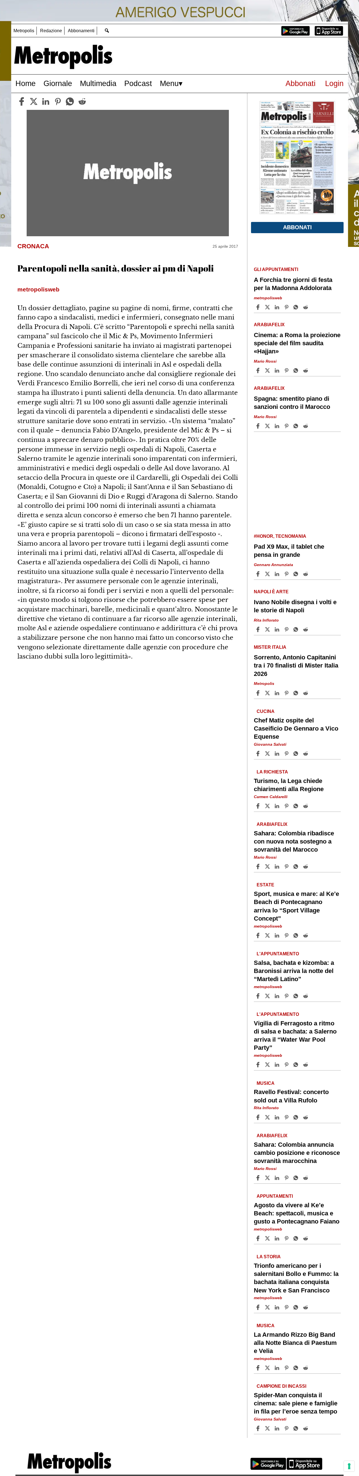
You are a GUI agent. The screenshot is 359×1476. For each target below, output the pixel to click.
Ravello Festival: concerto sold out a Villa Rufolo (291, 1096)
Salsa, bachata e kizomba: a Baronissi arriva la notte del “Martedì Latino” (294, 970)
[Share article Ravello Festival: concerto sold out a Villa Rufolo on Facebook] (258, 1117)
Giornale (57, 83)
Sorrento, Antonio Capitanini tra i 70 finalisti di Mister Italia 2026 (296, 665)
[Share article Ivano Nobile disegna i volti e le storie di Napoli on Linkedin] (277, 629)
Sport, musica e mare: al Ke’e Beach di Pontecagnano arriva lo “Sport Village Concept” (296, 906)
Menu (169, 83)
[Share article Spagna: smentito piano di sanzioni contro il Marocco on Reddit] (306, 426)
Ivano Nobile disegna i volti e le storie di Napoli (295, 606)
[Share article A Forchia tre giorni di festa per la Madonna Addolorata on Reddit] (306, 307)
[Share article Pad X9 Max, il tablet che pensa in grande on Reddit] (306, 574)
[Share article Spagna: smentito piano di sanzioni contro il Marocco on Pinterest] (287, 426)
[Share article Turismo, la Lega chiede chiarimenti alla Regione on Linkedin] (277, 806)
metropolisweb (268, 298)
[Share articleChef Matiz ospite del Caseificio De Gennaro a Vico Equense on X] (268, 753)
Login (334, 83)
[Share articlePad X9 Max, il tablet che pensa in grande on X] (268, 574)
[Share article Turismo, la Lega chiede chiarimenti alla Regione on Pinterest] (287, 806)
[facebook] (21, 101)
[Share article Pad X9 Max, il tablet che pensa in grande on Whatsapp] (296, 574)
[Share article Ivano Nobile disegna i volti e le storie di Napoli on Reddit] (306, 629)
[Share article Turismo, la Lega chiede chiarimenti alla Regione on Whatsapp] (296, 806)
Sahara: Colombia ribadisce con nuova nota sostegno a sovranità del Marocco (294, 841)
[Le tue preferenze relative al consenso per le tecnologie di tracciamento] (349, 1466)
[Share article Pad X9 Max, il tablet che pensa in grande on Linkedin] (277, 574)
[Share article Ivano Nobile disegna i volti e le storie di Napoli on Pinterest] (287, 629)
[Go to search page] (106, 30)
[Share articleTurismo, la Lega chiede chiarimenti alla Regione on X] (268, 806)
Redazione (51, 30)
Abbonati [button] (297, 227)
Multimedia (98, 83)
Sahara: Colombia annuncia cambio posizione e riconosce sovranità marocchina (297, 1152)
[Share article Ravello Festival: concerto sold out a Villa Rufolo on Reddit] (306, 1117)
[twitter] (33, 101)
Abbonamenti (81, 30)
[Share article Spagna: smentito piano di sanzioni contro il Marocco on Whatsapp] (296, 426)
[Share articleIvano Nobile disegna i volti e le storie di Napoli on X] (268, 629)
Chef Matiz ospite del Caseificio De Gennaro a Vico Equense (296, 728)
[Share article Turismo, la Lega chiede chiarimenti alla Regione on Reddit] (306, 806)
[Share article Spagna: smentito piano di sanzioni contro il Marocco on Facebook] (258, 426)
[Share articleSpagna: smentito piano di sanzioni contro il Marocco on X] (268, 426)
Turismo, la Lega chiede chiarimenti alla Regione (289, 785)
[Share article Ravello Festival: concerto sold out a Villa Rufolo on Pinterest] (287, 1117)
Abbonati (301, 83)
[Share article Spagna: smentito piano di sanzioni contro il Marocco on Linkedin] (277, 426)
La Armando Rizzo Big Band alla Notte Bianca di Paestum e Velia (295, 1342)
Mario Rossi (265, 361)
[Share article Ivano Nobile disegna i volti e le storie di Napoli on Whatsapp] (296, 629)
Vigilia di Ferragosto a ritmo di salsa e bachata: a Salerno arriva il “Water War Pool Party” (295, 1035)
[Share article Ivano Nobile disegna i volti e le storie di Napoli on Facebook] (258, 629)
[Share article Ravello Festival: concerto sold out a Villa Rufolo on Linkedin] (277, 1117)
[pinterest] (57, 101)
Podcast (138, 83)
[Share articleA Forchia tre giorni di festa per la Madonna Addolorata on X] (268, 307)
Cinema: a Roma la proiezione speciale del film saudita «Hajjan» (297, 343)
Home (25, 83)
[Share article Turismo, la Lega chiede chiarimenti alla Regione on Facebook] (258, 806)
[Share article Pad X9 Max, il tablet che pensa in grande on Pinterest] (287, 574)
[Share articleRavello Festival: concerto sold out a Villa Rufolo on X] (268, 1117)
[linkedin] (45, 101)
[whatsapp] (69, 101)
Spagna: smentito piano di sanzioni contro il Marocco (292, 402)
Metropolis (23, 30)
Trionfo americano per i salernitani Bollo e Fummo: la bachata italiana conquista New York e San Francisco (296, 1278)
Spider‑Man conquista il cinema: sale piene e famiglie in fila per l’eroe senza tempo (295, 1403)
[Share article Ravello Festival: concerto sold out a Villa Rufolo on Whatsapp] (296, 1117)
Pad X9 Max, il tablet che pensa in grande (289, 550)
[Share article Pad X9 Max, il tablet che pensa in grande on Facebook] (258, 574)
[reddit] (82, 101)
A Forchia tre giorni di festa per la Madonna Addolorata (293, 283)
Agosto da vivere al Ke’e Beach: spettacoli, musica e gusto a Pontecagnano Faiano (296, 1213)
